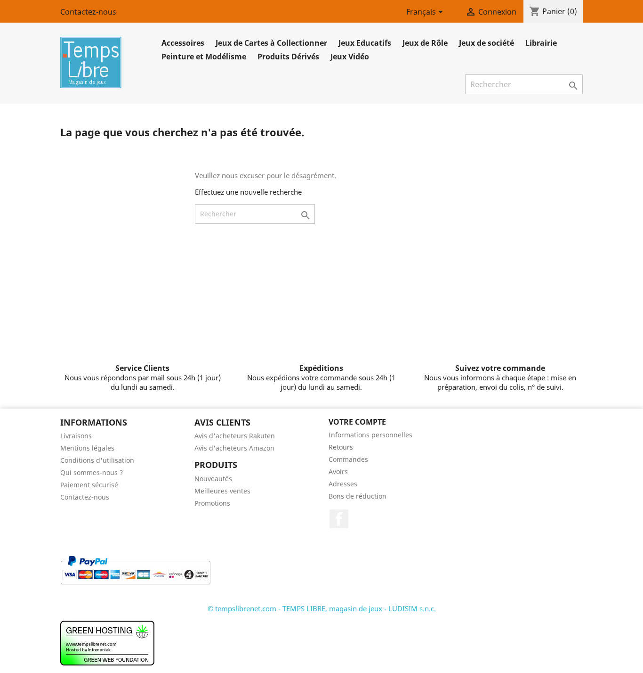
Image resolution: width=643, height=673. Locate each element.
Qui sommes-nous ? (91, 472)
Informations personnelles (370, 434)
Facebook (339, 518)
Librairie (541, 43)
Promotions (212, 503)
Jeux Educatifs (364, 43)
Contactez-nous (88, 12)
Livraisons (76, 435)
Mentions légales (87, 447)
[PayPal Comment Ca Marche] (135, 569)
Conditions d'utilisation (97, 460)
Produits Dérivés (288, 56)
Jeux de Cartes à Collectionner (271, 43)
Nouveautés (213, 478)
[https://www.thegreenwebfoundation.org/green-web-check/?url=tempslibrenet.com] (107, 642)
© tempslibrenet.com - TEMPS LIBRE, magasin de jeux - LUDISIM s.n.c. (322, 608)
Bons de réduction (357, 496)
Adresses (343, 483)
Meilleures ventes (222, 490)
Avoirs (338, 471)
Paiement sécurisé (89, 484)
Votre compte (357, 422)
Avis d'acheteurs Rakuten (234, 435)
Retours (341, 447)
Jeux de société (486, 43)
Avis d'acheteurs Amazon (234, 447)
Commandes (348, 459)
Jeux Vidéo (349, 56)
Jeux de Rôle (425, 43)
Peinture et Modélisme (203, 56)
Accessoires (182, 43)
